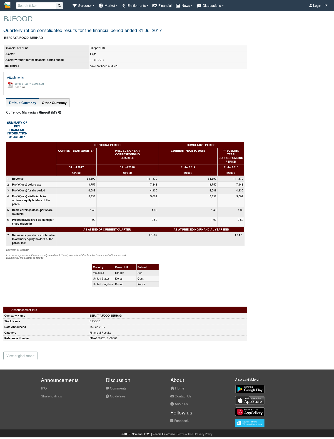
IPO (44, 388)
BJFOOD (18, 18)
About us (181, 403)
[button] (83, 5)
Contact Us (183, 396)
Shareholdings (51, 396)
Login (316, 5)
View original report (20, 355)
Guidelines (117, 396)
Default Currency (22, 102)
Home (179, 388)
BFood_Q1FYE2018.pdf (30, 83)
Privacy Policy (203, 434)
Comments (118, 388)
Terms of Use (185, 434)
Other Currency (54, 102)
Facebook (181, 420)
